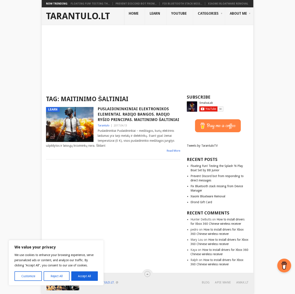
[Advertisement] (147, 57)
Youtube (179, 13)
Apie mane (223, 282)
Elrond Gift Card (201, 202)
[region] (56, 262)
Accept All (84, 276)
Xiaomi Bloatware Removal (228, 3)
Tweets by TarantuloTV (202, 145)
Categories (208, 13)
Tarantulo (103, 125)
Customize (28, 276)
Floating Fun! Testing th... (90, 3)
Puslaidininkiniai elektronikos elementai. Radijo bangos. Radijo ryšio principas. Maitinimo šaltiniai (138, 114)
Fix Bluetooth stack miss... (182, 3)
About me (238, 13)
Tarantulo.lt (78, 16)
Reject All (57, 276)
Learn (155, 13)
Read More (173, 150)
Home (133, 13)
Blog (205, 282)
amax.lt (242, 282)
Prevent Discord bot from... (136, 3)
